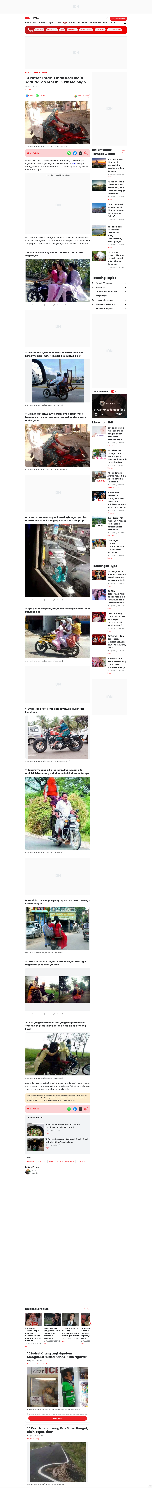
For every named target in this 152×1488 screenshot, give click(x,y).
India (74, 163)
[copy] (86, 153)
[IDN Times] (32, 18)
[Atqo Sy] (28, 1171)
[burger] (125, 23)
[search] (107, 18)
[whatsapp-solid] (69, 153)
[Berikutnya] (90, 1298)
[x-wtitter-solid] (80, 153)
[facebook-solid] (75, 153)
